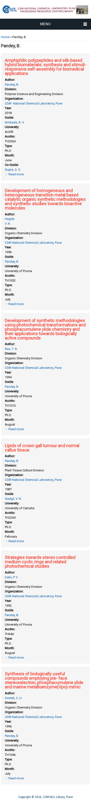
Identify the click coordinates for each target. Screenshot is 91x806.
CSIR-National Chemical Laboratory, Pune (33, 242)
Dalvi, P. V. (11, 577)
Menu (45, 24)
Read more (16, 174)
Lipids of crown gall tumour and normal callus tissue (42, 447)
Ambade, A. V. (15, 122)
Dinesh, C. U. (13, 698)
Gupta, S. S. (13, 169)
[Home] (45, 16)
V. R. (8, 224)
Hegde (9, 219)
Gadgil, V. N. (13, 498)
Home (5, 37)
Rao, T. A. (11, 349)
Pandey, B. (12, 84)
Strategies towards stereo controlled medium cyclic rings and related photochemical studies (40, 562)
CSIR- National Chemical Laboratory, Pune (33, 103)
